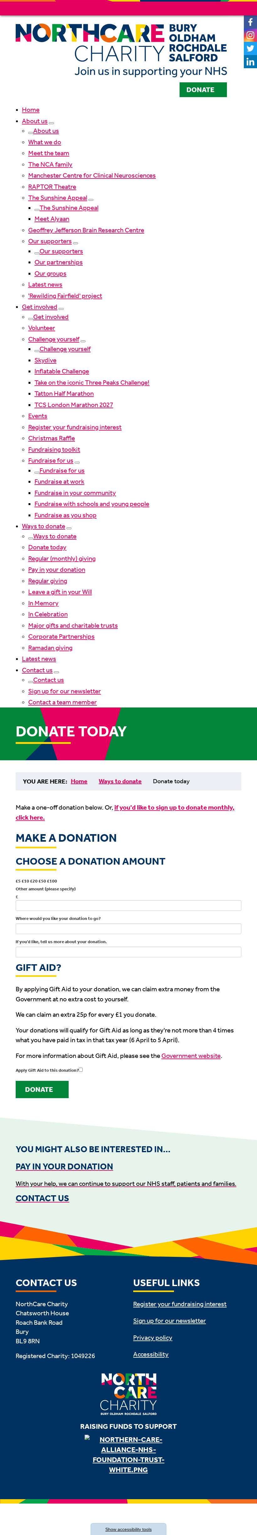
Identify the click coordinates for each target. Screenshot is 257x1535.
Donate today (47, 547)
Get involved (39, 307)
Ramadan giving (50, 648)
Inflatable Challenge (61, 371)
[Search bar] (220, 8)
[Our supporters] (75, 243)
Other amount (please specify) (46, 889)
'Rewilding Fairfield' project (65, 296)
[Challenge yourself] (83, 341)
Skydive (45, 360)
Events (37, 416)
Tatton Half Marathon (64, 393)
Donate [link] (39, 1090)
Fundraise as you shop (65, 515)
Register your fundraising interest (75, 427)
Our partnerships (58, 262)
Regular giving (47, 581)
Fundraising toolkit (54, 449)
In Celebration (48, 614)
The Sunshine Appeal (57, 197)
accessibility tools (128, 1529)
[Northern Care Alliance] (128, 1455)
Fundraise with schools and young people (91, 504)
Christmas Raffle (51, 438)
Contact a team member (62, 702)
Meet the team (48, 153)
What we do (44, 142)
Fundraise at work (59, 481)
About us (35, 121)
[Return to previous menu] (30, 133)
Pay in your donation (56, 569)
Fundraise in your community (75, 493)
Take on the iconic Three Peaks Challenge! (91, 382)
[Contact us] (56, 672)
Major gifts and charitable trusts (73, 625)
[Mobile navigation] (234, 8)
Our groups (50, 273)
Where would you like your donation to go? (58, 918)
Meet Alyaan (51, 219)
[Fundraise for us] (77, 463)
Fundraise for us (50, 460)
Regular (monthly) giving (62, 558)
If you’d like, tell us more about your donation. (61, 941)
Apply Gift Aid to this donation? (47, 1070)
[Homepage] (121, 51)
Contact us (37, 670)
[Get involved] (61, 309)
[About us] (51, 123)
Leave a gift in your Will (60, 592)
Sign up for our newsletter (64, 691)
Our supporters (50, 241)
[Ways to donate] (68, 528)
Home (30, 109)
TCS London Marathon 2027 (73, 405)
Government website (191, 1055)
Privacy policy (152, 1337)
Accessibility (151, 1354)
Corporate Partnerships (61, 636)
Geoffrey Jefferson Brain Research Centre (86, 230)
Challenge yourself (53, 339)
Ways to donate (43, 526)
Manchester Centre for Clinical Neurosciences (92, 175)
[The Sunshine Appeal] (90, 200)
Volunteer (41, 328)
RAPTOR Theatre (52, 186)
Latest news (45, 284)
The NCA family (50, 164)
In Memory (43, 603)
